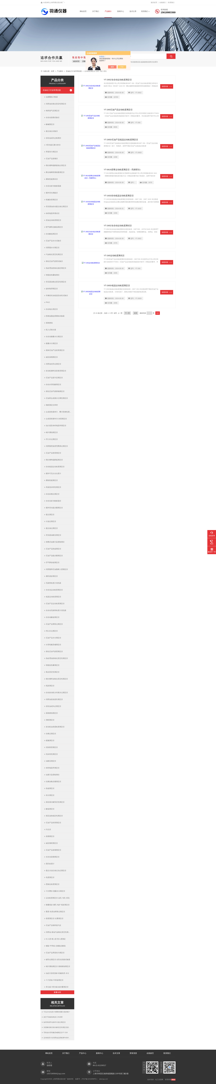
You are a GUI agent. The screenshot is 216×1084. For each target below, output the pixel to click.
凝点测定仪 (50, 514)
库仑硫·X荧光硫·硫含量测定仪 (57, 987)
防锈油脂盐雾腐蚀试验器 (55, 316)
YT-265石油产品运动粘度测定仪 (118, 110)
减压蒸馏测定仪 (52, 357)
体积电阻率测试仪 (52, 213)
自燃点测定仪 (51, 734)
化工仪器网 (159, 1079)
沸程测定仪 (50, 720)
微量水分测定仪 (52, 343)
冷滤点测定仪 (51, 521)
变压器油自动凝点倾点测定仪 (57, 206)
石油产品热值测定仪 (53, 549)
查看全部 (57, 992)
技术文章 (133, 11)
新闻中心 (120, 11)
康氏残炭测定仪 (52, 576)
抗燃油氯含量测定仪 (53, 781)
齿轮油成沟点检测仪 (53, 138)
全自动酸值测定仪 (52, 617)
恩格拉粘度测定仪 (52, 884)
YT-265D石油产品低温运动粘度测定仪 (121, 139)
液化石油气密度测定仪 (54, 651)
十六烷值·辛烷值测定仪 (54, 980)
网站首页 (83, 11)
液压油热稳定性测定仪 (54, 816)
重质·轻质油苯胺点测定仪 (55, 912)
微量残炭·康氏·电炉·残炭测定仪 (58, 905)
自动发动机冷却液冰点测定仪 (57, 692)
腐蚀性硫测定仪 (52, 480)
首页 (52, 71)
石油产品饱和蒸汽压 (53, 925)
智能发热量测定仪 (52, 665)
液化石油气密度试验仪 (54, 261)
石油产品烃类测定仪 (53, 823)
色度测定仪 (50, 877)
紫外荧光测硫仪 (52, 193)
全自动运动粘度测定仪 (54, 590)
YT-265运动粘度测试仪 (114, 255)
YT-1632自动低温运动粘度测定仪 (119, 195)
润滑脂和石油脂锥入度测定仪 (57, 569)
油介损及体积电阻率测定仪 (56, 425)
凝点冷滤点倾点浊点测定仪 (56, 870)
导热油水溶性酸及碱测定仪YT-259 (56, 1032)
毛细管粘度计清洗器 (53, 583)
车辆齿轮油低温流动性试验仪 (57, 295)
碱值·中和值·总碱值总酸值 (56, 946)
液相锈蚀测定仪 (52, 713)
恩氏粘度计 (50, 864)
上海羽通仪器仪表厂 (57, 2)
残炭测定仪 (50, 686)
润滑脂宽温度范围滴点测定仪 (57, 446)
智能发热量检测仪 (52, 275)
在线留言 (162, 2)
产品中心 (82, 1053)
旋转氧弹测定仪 (52, 289)
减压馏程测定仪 (52, 843)
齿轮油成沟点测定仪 (53, 706)
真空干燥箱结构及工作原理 (53, 1017)
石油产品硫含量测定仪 (54, 556)
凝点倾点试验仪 (52, 131)
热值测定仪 (50, 788)
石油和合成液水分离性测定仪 (57, 398)
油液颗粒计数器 (52, 97)
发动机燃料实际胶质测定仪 (56, 371)
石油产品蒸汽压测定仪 (54, 378)
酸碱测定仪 (50, 124)
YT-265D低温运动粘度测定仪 (117, 285)
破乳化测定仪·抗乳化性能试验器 (58, 959)
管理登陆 (168, 1079)
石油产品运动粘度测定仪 (55, 603)
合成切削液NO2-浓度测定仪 (56, 419)
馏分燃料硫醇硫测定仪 (54, 460)
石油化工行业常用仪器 (74, 71)
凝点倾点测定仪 (52, 528)
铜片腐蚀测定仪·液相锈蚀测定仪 (58, 966)
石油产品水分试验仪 (53, 241)
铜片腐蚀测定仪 (52, 432)
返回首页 (154, 2)
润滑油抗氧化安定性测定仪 (56, 104)
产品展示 (108, 11)
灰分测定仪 (50, 795)
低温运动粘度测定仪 (53, 597)
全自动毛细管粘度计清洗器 (56, 610)
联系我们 (171, 2)
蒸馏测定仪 (50, 836)
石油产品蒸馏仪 (52, 158)
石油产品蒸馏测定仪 (53, 850)
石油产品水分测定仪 (53, 638)
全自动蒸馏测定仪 (52, 857)
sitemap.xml (103, 1079)
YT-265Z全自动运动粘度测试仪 (118, 225)
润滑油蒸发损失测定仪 (54, 699)
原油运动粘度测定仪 (53, 220)
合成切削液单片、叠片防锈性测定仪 (59, 412)
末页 (135, 313)
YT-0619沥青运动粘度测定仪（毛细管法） (123, 169)
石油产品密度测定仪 (53, 453)
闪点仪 (48, 829)
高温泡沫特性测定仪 (53, 487)
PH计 (48, 302)
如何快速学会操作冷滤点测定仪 (55, 1022)
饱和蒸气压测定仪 (52, 111)
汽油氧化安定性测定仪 (54, 254)
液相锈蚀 (49, 323)
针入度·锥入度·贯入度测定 (56, 939)
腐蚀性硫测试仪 (52, 179)
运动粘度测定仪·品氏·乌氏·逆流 (58, 898)
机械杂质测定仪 (52, 200)
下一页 (127, 313)
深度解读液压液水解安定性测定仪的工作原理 (59, 1027)
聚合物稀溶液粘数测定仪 (55, 172)
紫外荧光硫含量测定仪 (54, 508)
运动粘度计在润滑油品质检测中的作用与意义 (59, 1038)
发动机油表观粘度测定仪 (55, 727)
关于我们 (95, 11)
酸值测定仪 (50, 809)
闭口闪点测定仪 (52, 631)
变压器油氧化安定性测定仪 (56, 282)
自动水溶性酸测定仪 (53, 384)
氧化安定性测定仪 (52, 672)
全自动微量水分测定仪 (54, 336)
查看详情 (165, 86)
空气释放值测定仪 (52, 562)
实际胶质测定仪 (52, 747)
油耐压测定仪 (51, 761)
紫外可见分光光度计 (53, 473)
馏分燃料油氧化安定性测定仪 (57, 679)
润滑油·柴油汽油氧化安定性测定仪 (59, 932)
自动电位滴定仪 (52, 309)
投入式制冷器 (51, 330)
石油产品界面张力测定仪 (55, 953)
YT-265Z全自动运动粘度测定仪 (118, 80)
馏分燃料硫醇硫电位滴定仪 (56, 165)
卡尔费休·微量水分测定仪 (55, 891)
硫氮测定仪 (50, 740)
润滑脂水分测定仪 (52, 247)
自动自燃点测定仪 (52, 494)
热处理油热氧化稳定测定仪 (56, 268)
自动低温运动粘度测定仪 (55, 467)
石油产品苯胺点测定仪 (54, 624)
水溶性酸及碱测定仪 (53, 645)
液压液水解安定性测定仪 (55, 802)
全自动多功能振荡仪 (53, 501)
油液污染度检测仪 (52, 775)
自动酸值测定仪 (52, 234)
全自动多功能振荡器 (53, 186)
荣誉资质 (133, 1053)
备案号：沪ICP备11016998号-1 (86, 1079)
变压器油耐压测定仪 (53, 535)
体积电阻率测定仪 (52, 768)
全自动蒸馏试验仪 (52, 117)
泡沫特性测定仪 (52, 754)
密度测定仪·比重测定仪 (54, 918)
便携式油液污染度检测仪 (55, 542)
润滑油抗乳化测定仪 (53, 364)
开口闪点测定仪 (52, 439)
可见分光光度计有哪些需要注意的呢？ (57, 1012)
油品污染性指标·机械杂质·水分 (57, 973)
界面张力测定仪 (52, 152)
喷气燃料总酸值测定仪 (54, 227)
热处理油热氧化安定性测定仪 (57, 658)
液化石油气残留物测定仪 (55, 391)
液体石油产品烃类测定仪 (55, 350)
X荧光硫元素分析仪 (53, 145)
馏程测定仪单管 (52, 405)
